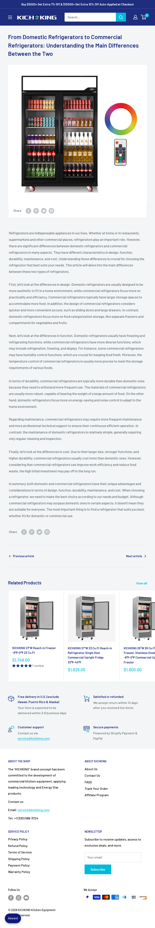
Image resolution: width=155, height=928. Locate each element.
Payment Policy (19, 865)
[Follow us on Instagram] (18, 897)
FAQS (88, 782)
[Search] (121, 17)
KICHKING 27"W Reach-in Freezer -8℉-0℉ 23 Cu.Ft (34, 650)
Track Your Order (96, 788)
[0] (143, 17)
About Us (91, 769)
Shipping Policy (19, 859)
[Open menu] (10, 17)
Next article (134, 556)
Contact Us (92, 775)
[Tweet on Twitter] (44, 210)
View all (142, 583)
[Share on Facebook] (28, 210)
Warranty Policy (19, 872)
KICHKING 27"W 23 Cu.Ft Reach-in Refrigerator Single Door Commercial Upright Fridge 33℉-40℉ (90, 655)
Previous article (23, 556)
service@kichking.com (34, 738)
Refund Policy (18, 846)
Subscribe (98, 869)
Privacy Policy (17, 839)
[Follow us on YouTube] (26, 897)
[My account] (135, 17)
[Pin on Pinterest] (36, 210)
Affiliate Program (97, 795)
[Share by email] (51, 210)
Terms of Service (20, 852)
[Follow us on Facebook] (11, 897)
